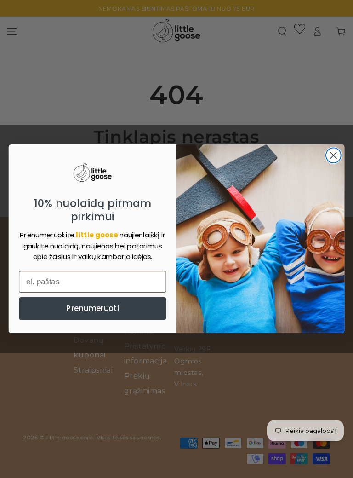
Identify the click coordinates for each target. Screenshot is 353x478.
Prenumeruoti (92, 308)
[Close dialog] (333, 155)
